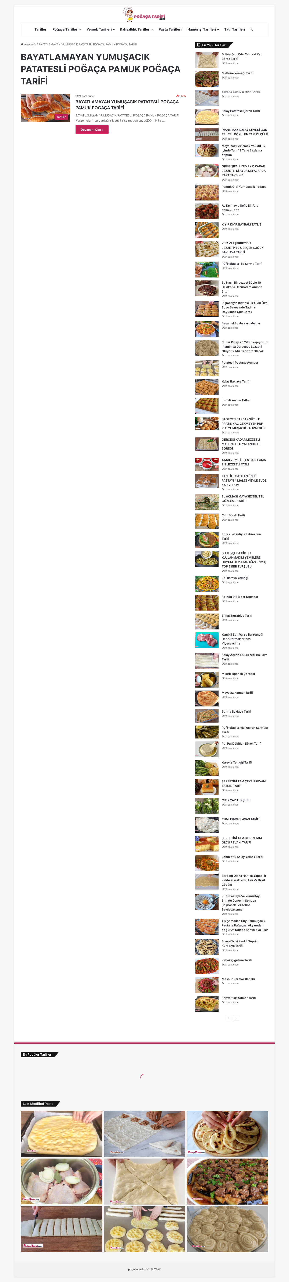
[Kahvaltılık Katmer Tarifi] (207, 1004)
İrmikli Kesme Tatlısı (236, 400)
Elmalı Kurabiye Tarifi (237, 615)
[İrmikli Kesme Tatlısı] (207, 406)
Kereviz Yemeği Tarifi (237, 762)
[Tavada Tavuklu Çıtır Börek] (207, 98)
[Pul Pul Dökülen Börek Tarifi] (207, 749)
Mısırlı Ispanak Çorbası (238, 673)
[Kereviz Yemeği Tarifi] (207, 768)
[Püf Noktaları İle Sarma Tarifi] (207, 269)
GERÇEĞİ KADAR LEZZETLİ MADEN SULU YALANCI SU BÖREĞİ (241, 444)
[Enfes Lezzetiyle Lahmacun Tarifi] (207, 540)
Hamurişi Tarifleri (201, 29)
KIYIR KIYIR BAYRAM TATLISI (242, 224)
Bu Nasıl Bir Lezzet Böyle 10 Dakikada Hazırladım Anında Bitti (242, 287)
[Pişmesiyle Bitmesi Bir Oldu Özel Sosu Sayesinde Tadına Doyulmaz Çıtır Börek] (207, 309)
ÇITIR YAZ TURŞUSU (236, 800)
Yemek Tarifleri (99, 29)
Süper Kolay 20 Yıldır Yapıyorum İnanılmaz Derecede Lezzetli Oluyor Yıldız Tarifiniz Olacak (245, 346)
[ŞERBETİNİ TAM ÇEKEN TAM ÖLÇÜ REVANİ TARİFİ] (207, 844)
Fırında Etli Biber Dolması (240, 596)
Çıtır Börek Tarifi (233, 515)
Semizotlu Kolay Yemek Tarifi (242, 857)
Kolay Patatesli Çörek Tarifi (241, 111)
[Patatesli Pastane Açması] (207, 368)
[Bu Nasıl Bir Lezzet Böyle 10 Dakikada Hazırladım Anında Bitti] (207, 288)
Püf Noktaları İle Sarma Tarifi (242, 263)
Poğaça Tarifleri (65, 29)
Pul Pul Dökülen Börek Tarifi (241, 743)
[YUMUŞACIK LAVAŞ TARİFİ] (207, 825)
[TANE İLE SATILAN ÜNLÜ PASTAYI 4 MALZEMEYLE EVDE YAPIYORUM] (207, 481)
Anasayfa (29, 44)
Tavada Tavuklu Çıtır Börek (241, 92)
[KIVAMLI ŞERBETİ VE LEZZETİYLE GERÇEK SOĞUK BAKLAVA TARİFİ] (207, 249)
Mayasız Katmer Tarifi (237, 692)
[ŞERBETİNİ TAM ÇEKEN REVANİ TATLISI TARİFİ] (207, 787)
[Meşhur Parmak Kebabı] (207, 985)
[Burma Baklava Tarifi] (207, 716)
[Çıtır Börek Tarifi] (207, 521)
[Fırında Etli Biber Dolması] (207, 603)
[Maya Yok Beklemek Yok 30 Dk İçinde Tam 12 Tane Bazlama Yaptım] (207, 150)
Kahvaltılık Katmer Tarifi (239, 998)
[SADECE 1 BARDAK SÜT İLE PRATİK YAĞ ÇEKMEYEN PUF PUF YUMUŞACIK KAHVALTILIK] (207, 423)
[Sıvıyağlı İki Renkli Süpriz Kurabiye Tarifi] (207, 947)
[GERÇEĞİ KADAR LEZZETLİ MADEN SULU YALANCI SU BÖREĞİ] (207, 444)
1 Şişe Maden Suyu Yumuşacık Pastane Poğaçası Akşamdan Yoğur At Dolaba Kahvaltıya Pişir (245, 925)
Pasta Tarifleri (170, 29)
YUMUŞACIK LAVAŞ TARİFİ (241, 819)
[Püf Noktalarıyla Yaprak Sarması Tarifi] (207, 732)
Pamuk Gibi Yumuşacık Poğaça (244, 186)
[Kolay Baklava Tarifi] (207, 387)
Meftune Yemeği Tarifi (237, 73)
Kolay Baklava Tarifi (235, 381)
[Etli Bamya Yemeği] (207, 584)
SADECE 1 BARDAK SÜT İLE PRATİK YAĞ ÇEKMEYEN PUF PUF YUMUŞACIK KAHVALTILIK (244, 423)
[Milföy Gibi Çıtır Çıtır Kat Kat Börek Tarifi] (207, 60)
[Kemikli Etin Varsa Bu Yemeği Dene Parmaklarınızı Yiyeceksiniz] (207, 640)
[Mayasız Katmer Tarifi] (207, 698)
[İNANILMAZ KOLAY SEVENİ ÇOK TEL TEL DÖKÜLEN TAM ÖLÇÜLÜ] (207, 134)
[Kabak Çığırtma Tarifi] (207, 966)
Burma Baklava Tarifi (236, 711)
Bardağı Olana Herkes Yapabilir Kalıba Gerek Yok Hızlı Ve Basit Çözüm (244, 880)
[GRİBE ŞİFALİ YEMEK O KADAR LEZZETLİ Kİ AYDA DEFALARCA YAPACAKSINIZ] (207, 170)
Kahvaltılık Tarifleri (135, 29)
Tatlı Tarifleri (234, 29)
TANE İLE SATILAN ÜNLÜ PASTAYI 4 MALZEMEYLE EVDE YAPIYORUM (244, 480)
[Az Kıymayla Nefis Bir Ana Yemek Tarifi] (207, 211)
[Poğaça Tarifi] (144, 14)
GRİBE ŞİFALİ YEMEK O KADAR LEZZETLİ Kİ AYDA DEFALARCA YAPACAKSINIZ (244, 170)
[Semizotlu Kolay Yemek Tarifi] (207, 863)
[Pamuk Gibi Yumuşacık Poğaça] (207, 192)
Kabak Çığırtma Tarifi (237, 960)
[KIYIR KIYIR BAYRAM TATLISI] (207, 230)
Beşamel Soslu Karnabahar (241, 323)
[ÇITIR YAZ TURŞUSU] (207, 806)
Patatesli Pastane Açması (240, 362)
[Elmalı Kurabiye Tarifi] (207, 621)
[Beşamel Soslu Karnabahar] (207, 329)
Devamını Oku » (92, 129)
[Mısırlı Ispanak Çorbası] (207, 680)
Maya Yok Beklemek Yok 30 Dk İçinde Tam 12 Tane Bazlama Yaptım (243, 150)
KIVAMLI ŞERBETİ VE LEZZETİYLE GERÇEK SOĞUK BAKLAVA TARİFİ (242, 247)
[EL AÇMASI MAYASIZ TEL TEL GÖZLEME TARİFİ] (207, 502)
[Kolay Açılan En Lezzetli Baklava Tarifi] (207, 661)
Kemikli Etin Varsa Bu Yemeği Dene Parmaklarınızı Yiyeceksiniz (242, 639)
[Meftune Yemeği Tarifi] (207, 79)
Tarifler (40, 29)
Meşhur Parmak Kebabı (238, 979)
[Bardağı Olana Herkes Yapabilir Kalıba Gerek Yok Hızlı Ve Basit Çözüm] (207, 882)
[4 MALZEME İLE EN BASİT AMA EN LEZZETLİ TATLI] (207, 464)
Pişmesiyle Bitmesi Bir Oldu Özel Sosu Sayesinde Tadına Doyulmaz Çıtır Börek (245, 307)
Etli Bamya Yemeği (235, 578)
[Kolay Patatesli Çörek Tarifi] (207, 117)
